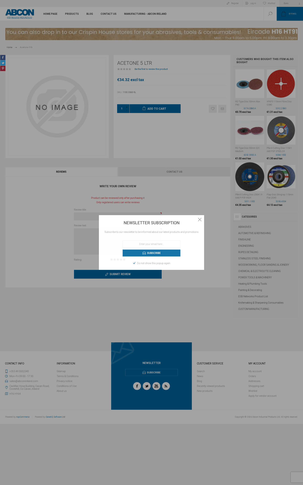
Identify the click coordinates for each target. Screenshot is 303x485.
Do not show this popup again (153, 263)
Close (199, 219)
